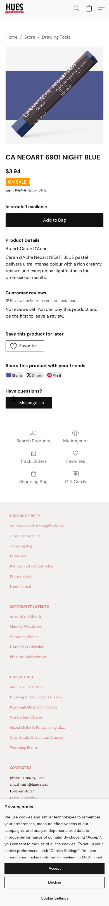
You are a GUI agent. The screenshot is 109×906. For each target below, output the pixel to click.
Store (29, 37)
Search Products (33, 441)
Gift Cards (75, 482)
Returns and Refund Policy (31, 566)
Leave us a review (23, 798)
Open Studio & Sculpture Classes (36, 737)
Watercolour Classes (26, 717)
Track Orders (33, 461)
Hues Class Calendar (27, 646)
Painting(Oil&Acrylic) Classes (33, 707)
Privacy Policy (21, 576)
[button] (14, 8)
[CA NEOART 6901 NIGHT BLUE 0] (54, 95)
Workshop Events (24, 747)
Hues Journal (20, 586)
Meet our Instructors (27, 687)
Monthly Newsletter (25, 626)
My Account (75, 441)
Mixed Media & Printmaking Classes (38, 727)
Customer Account (25, 536)
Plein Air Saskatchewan (29, 656)
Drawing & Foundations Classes (36, 697)
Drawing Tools (56, 37)
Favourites (18, 556)
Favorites (75, 461)
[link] (54, 896)
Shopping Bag (33, 482)
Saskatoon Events (24, 636)
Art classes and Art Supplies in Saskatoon (38, 526)
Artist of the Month (25, 616)
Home (12, 37)
